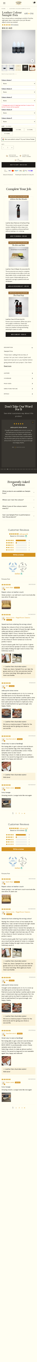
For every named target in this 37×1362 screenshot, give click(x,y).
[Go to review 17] (26, 469)
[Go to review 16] (24, 469)
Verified (17, 574)
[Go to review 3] (4, 469)
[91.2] (23, 566)
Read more (7, 366)
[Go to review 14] (21, 469)
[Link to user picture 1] (6, 604)
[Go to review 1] (1, 469)
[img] (6, 585)
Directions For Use (11, 388)
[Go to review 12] (18, 469)
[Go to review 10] (15, 469)
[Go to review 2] (2, 469)
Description (8, 347)
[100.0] (13, 566)
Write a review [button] (18, 555)
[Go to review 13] (20, 469)
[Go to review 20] (31, 469)
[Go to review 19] (29, 469)
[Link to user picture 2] (17, 658)
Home (3, 8)
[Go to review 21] (32, 469)
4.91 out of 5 (23, 534)
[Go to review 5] (7, 469)
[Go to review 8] (12, 469)
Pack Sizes (7, 383)
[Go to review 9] (13, 469)
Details (6, 394)
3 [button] (19, 813)
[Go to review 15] (23, 469)
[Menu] (4, 3)
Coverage (7, 378)
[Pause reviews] (32, 422)
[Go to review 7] (10, 469)
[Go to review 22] (34, 469)
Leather (6, 373)
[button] (28, 13)
